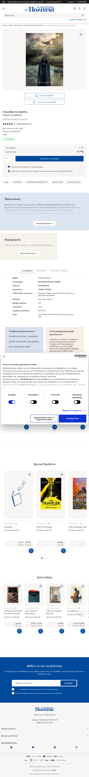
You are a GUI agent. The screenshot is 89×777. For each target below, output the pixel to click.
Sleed (54, 770)
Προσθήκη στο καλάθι (49, 158)
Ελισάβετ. (21, 346)
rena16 (18, 341)
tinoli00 (52, 346)
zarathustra (33, 336)
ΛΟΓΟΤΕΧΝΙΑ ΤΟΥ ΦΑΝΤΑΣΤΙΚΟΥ (33, 25)
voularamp (62, 348)
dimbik (24, 341)
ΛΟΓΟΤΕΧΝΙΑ (17, 25)
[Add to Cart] (26, 427)
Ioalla (29, 341)
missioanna (68, 344)
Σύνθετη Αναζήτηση (77, 19)
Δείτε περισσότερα (44, 223)
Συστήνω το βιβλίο (46, 95)
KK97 (69, 348)
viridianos (53, 344)
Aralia (70, 351)
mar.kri (59, 351)
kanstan (65, 342)
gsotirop (52, 342)
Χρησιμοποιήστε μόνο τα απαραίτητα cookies (44, 418)
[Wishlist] (75, 9)
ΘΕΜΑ (10, 25)
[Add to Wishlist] (81, 34)
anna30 (12, 341)
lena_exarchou (61, 346)
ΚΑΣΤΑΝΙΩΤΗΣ (15, 131)
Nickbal (61, 344)
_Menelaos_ (54, 339)
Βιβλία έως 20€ (57, 182)
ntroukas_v (23, 336)
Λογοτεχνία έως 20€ (73, 182)
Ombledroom (14, 336)
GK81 (28, 346)
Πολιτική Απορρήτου (51, 774)
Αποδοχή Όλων (72, 419)
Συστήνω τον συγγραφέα (47, 102)
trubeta (59, 342)
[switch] (33, 402)
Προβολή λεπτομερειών (72, 411)
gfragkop (35, 341)
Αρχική (5, 25)
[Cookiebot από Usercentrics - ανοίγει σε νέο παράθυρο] (76, 356)
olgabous (52, 351)
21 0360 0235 (82, 2)
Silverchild (13, 346)
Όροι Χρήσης (35, 774)
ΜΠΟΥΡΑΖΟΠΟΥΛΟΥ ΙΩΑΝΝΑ (15, 119)
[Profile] (79, 9)
